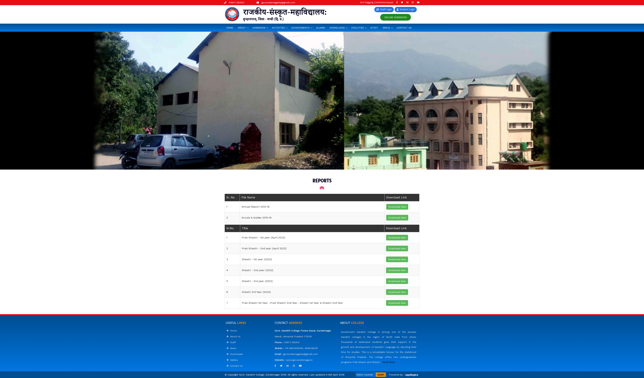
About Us (234, 336)
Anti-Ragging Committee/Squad (376, 2)
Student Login (406, 9)
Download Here (397, 206)
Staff (374, 27)
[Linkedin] (407, 2)
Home (229, 27)
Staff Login (385, 9)
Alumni (320, 27)
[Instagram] (413, 2)
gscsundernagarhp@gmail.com (278, 2)
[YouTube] (418, 2)
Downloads (235, 354)
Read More (389, 362)
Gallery (233, 360)
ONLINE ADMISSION (395, 17)
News (232, 348)
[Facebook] (397, 2)
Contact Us (404, 27)
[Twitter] (402, 2)
